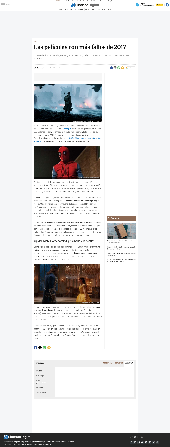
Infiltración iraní (89, 1)
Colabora (160, 5)
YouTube (142, 442)
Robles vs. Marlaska (71, 1)
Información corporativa (13, 442)
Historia (81, 9)
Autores (71, 442)
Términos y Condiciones (33, 442)
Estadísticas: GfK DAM (23, 444)
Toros (109, 9)
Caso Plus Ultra (81, 1)
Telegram (153, 442)
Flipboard (149, 442)
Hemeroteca (41, 392)
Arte (75, 9)
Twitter (134, 442)
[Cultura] (85, 5)
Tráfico (39, 371)
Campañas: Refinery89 (10, 444)
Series (98, 9)
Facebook (131, 442)
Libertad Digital (67, 437)
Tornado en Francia (99, 1)
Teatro (104, 9)
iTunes (157, 442)
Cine (93, 9)
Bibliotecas (68, 9)
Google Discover (146, 442)
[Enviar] (118, 67)
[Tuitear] (115, 67)
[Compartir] (111, 67)
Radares (39, 387)
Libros (61, 9)
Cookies (47, 442)
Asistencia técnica (59, 442)
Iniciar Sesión (167, 4)
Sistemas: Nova (47, 444)
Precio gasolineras (41, 381)
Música (87, 9)
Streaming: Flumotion (36, 444)
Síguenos (132, 68)
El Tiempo (40, 375)
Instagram (138, 442)
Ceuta (64, 1)
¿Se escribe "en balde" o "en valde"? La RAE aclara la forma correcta (119, 242)
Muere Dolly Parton (109, 1)
